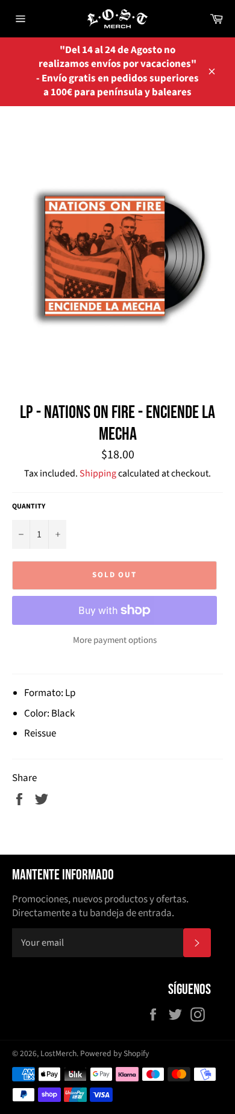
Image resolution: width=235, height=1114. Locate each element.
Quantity (28, 506)
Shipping (98, 473)
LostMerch (58, 1053)
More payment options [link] (115, 641)
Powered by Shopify (114, 1053)
